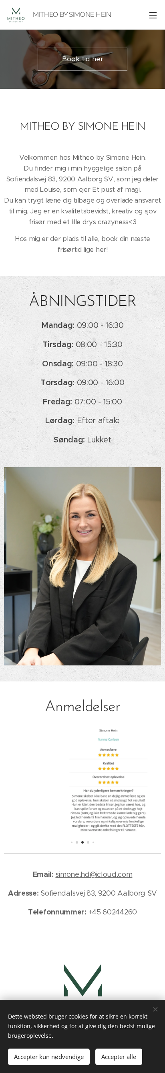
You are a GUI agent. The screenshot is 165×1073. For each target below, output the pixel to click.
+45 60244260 (113, 912)
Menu (153, 15)
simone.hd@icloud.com (93, 874)
